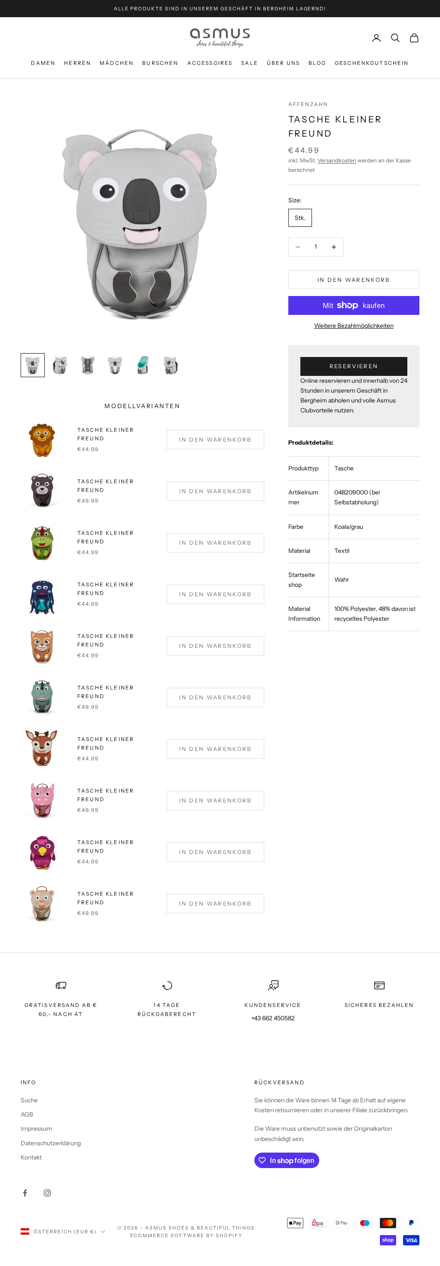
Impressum (36, 1128)
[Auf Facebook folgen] (25, 1193)
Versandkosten (337, 160)
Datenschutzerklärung (51, 1143)
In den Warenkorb (354, 279)
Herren (77, 63)
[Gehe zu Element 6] (170, 365)
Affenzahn (308, 104)
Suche (29, 1100)
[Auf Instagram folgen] (47, 1193)
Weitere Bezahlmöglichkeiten (354, 325)
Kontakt (31, 1157)
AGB (27, 1114)
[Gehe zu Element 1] (33, 365)
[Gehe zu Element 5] (143, 365)
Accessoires (210, 63)
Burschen (160, 63)
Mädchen (117, 63)
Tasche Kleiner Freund (105, 434)
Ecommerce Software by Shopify (186, 1235)
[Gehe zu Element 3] (88, 365)
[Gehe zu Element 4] (115, 365)
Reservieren (354, 366)
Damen (43, 63)
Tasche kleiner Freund (105, 691)
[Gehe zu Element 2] (60, 365)
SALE (249, 63)
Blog (317, 63)
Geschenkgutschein (372, 63)
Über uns (283, 63)
